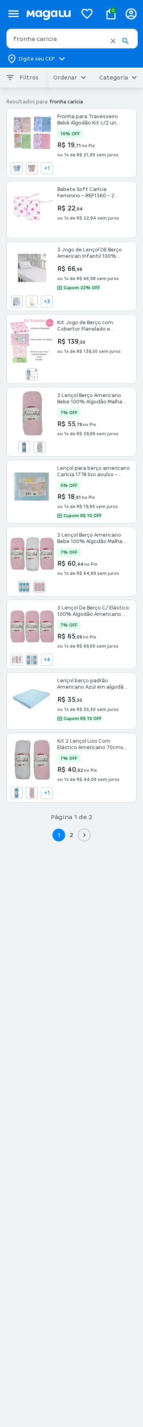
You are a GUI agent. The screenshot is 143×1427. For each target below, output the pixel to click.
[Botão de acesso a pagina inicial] (48, 14)
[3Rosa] (39, 587)
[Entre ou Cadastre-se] (131, 14)
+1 (47, 168)
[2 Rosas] (32, 793)
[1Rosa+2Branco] (17, 660)
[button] (113, 41)
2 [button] (71, 835)
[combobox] (72, 39)
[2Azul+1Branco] (32, 660)
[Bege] (32, 168)
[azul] (24, 447)
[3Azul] (24, 587)
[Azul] (17, 168)
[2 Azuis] (17, 793)
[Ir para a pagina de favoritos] (87, 13)
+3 (47, 301)
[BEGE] (32, 302)
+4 (47, 659)
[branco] (39, 447)
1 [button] (58, 835)
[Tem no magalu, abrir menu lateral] (13, 14)
